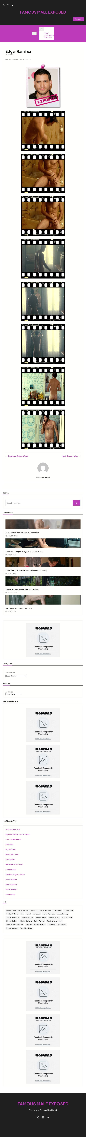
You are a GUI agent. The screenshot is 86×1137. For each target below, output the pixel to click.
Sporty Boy (10, 859)
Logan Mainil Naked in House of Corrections (22, 533)
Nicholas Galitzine (25, 921)
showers (29, 924)
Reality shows (52, 921)
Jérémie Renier (40, 917)
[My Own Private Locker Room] (43, 656)
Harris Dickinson (49, 914)
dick (22, 914)
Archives (9, 692)
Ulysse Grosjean (12, 928)
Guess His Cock (11, 854)
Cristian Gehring (12, 914)
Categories (10, 672)
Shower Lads (10, 869)
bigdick (34, 910)
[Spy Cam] (43, 741)
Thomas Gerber (39, 924)
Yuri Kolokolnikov (26, 928)
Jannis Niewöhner (12, 917)
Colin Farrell (57, 910)
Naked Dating (11, 921)
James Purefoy (62, 914)
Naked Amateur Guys (14, 864)
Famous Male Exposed (43, 12)
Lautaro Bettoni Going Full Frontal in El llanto (22, 589)
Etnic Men (9, 844)
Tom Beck (51, 924)
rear (60, 921)
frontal (28, 914)
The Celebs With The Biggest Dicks (18, 608)
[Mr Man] (43, 974)
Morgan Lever (67, 917)
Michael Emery (54, 917)
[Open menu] (34, 33)
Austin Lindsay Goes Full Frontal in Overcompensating (26, 570)
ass (14, 910)
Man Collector (11, 889)
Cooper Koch (68, 910)
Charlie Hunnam (45, 910)
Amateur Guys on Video (15, 874)
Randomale (10, 894)
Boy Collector (11, 884)
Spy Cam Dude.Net (13, 839)
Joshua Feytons (27, 917)
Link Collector (11, 879)
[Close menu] (41, 29)
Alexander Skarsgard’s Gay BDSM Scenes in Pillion (24, 552)
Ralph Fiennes (39, 921)
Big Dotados (10, 849)
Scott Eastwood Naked (14, 924)
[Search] (76, 503)
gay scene (37, 914)
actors (8, 910)
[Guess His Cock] (43, 814)
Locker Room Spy (12, 829)
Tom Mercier (61, 924)
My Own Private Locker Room (17, 834)
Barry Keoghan (23, 910)
